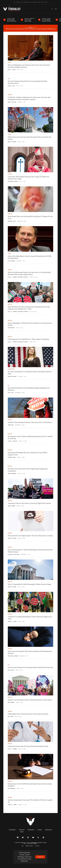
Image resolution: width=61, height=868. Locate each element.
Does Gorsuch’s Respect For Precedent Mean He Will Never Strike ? (30, 667)
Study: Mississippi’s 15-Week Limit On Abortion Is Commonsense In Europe (30, 324)
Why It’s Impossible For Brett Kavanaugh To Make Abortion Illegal (29, 584)
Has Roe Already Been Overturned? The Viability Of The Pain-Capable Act (30, 801)
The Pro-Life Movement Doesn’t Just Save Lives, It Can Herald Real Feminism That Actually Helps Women (29, 273)
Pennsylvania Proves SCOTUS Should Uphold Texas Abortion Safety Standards (30, 785)
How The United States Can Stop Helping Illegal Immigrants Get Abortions (28, 389)
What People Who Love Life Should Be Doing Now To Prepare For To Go (30, 218)
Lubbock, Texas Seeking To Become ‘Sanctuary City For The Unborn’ (30, 422)
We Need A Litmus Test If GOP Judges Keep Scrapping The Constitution (28, 470)
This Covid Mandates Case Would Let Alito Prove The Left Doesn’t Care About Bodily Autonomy (29, 66)
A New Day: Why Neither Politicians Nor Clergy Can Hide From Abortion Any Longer (28, 178)
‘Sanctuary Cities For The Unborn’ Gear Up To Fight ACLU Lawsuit (29, 503)
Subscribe (40, 857)
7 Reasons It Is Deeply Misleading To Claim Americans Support (30, 618)
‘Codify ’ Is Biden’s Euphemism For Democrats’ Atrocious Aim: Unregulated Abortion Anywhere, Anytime (29, 98)
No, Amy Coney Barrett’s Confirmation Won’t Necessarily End (30, 373)
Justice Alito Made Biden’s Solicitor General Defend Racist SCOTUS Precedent (29, 257)
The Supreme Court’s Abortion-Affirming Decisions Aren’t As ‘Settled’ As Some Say (30, 437)
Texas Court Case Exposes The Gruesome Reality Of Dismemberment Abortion (30, 652)
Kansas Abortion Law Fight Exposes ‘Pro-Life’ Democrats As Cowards (30, 536)
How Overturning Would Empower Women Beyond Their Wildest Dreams (30, 551)
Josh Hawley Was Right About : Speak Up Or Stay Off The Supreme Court (27, 454)
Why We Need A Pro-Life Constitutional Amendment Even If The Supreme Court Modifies (29, 308)
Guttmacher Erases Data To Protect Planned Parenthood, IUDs (28, 746)
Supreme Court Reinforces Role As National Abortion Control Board (30, 700)
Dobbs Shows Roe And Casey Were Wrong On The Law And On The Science (29, 138)
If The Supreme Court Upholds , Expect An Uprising (28, 339)
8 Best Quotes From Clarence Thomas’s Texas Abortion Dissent (28, 714)
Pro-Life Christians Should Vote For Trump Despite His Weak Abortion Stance (27, 82)
